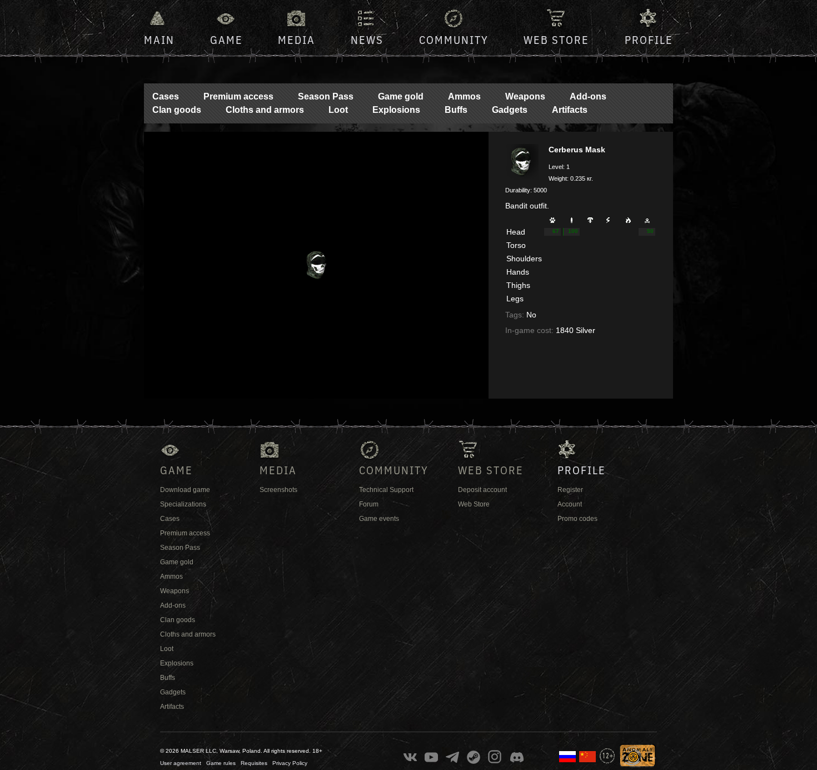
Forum (368, 504)
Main (159, 39)
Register (570, 490)
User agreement (180, 763)
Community (454, 39)
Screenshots (278, 490)
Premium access (238, 96)
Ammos (464, 96)
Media (296, 39)
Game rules (221, 763)
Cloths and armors (265, 110)
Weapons (525, 96)
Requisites (254, 763)
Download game (185, 490)
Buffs (456, 110)
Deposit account (482, 490)
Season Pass (325, 96)
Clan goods (176, 110)
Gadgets (509, 110)
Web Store (556, 39)
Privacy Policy (289, 763)
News (367, 39)
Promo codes (577, 519)
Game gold (401, 96)
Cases (165, 96)
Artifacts (569, 110)
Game (226, 39)
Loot (338, 110)
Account (569, 504)
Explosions (396, 110)
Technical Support (386, 490)
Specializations (183, 504)
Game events (379, 519)
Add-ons (588, 96)
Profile (649, 39)
